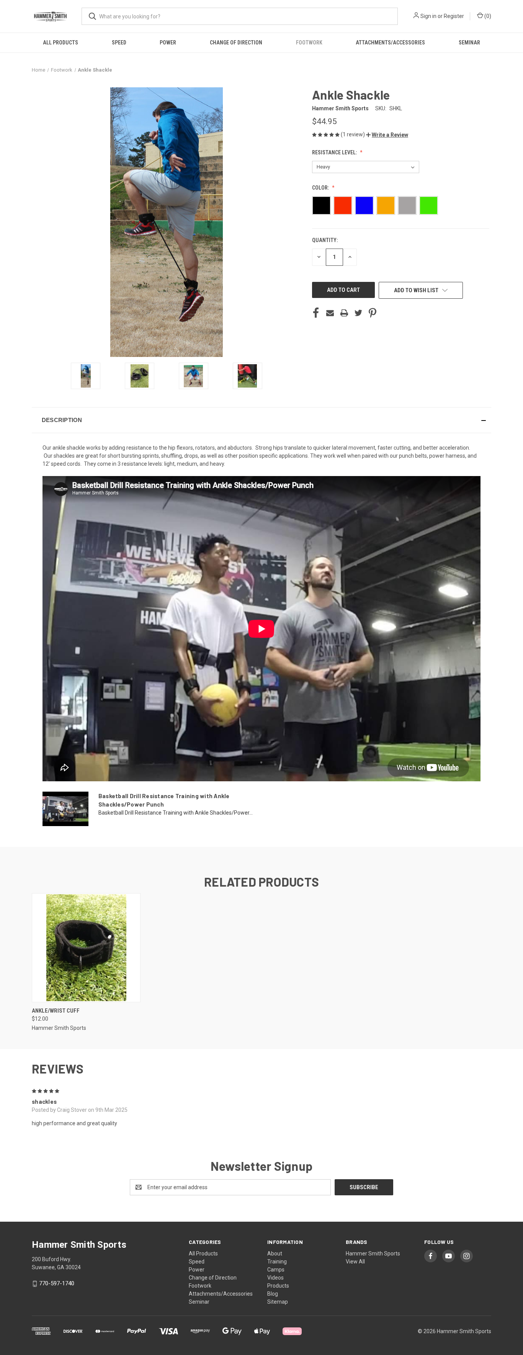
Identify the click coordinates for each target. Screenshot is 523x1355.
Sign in (428, 16)
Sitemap (277, 1302)
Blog (272, 1294)
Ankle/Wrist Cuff (56, 1010)
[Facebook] (316, 313)
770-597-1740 (56, 1283)
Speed (119, 42)
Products (278, 1286)
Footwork (309, 42)
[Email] (330, 313)
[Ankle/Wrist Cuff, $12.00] (86, 948)
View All (355, 1261)
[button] (387, 135)
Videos (275, 1278)
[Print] (344, 313)
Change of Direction (236, 42)
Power (168, 42)
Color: (321, 188)
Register (454, 16)
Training (277, 1261)
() (487, 16)
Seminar (469, 42)
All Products (60, 42)
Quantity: (325, 240)
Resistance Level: (335, 152)
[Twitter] (358, 313)
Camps (275, 1270)
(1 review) (353, 134)
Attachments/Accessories (390, 42)
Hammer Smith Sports (373, 1253)
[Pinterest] (372, 313)
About (274, 1253)
